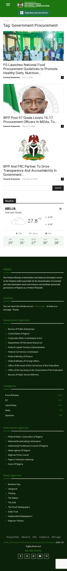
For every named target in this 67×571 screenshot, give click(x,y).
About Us (25, 537)
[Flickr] (46, 556)
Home (6, 20)
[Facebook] (20, 556)
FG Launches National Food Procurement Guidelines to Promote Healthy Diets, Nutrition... (30, 69)
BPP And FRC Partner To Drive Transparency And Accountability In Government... (30, 170)
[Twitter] (27, 556)
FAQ (35, 537)
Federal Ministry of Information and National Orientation (29, 542)
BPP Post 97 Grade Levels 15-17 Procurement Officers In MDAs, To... (30, 120)
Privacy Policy (13, 537)
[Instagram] (33, 556)
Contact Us (44, 537)
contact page (39, 306)
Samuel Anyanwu (11, 77)
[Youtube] (40, 556)
